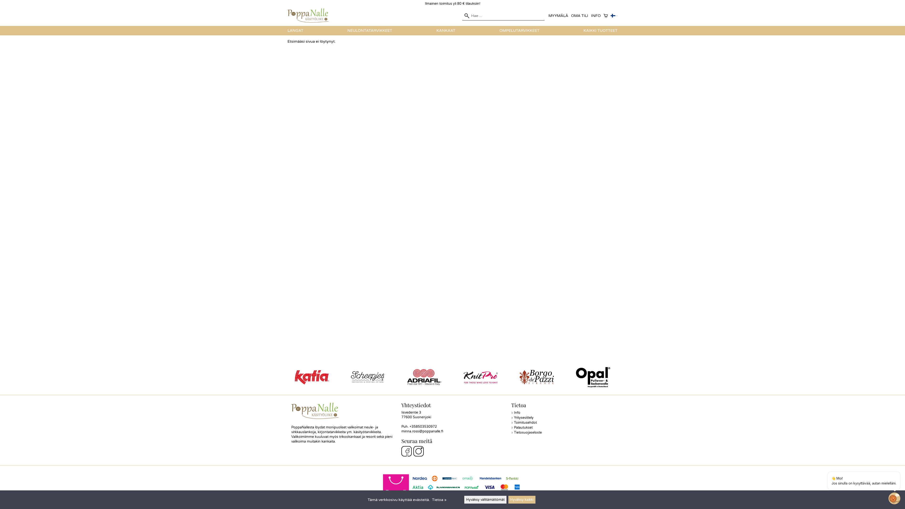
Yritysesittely (524, 418)
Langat (295, 30)
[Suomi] (614, 16)
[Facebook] (406, 452)
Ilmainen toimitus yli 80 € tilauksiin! (452, 4)
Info (596, 15)
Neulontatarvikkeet (369, 30)
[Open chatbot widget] (894, 498)
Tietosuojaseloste (528, 433)
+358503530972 (423, 427)
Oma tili (579, 15)
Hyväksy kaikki (522, 500)
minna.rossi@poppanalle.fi (422, 431)
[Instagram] (418, 452)
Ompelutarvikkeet (519, 30)
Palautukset (523, 428)
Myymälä (558, 15)
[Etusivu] (310, 21)
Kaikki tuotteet (600, 30)
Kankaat (445, 30)
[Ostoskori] (606, 16)
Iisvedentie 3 (411, 412)
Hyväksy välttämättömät (485, 500)
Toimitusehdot (525, 423)
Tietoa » (439, 499)
